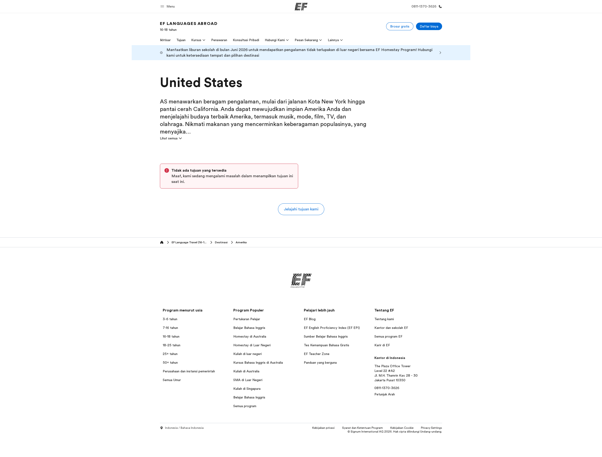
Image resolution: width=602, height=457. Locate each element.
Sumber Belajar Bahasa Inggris (326, 336)
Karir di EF (382, 345)
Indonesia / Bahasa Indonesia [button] (184, 427)
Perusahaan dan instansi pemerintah (189, 371)
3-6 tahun (170, 319)
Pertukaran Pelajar (246, 319)
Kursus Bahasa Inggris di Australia (258, 362)
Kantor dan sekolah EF (391, 328)
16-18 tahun (171, 336)
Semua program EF (388, 336)
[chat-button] (594, 446)
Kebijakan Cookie (401, 427)
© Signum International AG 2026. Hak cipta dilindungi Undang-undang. (395, 431)
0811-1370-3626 (386, 388)
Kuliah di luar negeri (247, 354)
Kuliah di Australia (246, 371)
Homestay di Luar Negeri (252, 345)
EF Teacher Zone (316, 354)
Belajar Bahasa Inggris (249, 328)
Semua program (244, 406)
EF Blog (310, 319)
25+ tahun (170, 354)
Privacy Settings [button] (431, 427)
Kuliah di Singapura (247, 388)
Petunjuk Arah (384, 394)
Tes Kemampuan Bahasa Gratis (326, 345)
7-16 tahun (170, 328)
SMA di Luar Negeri (247, 380)
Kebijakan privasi (323, 427)
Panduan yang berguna (320, 362)
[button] (168, 6)
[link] (189, 26)
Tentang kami (384, 319)
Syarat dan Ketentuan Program (362, 427)
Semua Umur (172, 380)
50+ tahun (170, 362)
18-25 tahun (171, 345)
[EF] (301, 6)
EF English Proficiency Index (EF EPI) (332, 328)
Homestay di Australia (249, 336)
